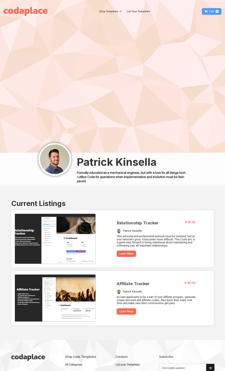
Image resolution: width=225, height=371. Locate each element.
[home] (25, 11)
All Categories (73, 364)
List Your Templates (138, 11)
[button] (111, 11)
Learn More (126, 253)
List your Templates (127, 364)
